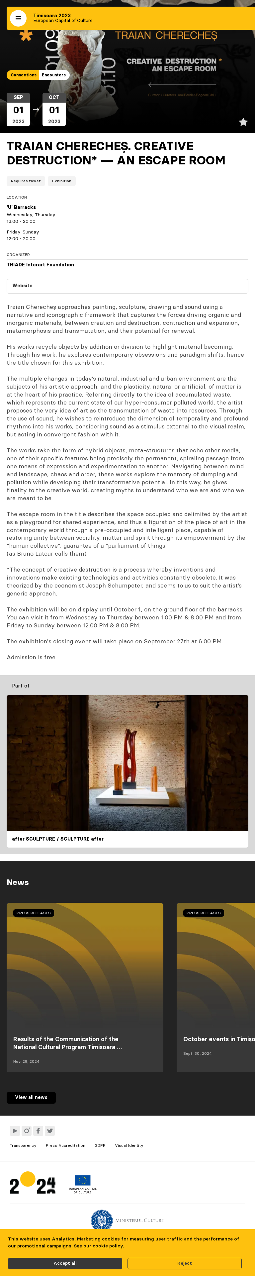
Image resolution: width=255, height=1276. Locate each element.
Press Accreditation (65, 1145)
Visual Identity (129, 1145)
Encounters (54, 75)
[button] (18, 18)
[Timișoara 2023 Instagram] (27, 1131)
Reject (184, 1263)
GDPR (100, 1145)
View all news (31, 1097)
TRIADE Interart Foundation (40, 265)
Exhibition (61, 181)
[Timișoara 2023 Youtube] (15, 1131)
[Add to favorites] (243, 122)
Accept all (65, 1263)
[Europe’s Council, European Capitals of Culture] (82, 1192)
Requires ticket (26, 181)
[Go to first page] (32, 1184)
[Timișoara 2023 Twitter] (50, 1131)
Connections (24, 75)
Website (22, 286)
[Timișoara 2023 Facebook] (38, 1131)
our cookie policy (103, 1246)
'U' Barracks (21, 207)
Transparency (23, 1145)
